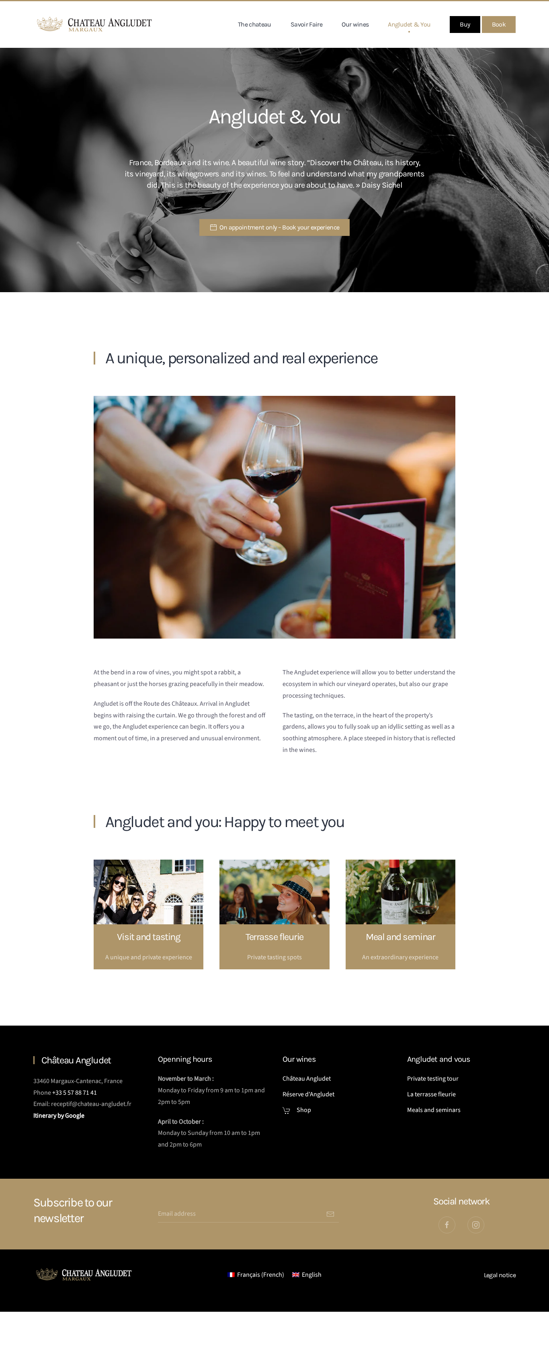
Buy (465, 24)
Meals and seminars (434, 1110)
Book (499, 24)
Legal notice (500, 1275)
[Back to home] (94, 24)
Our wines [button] (355, 24)
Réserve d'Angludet (308, 1094)
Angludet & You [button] (409, 24)
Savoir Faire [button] (306, 24)
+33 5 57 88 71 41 (74, 1092)
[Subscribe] (330, 1214)
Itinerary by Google (59, 1115)
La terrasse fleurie (431, 1094)
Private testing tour (433, 1078)
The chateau (254, 24)
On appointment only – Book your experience (279, 227)
